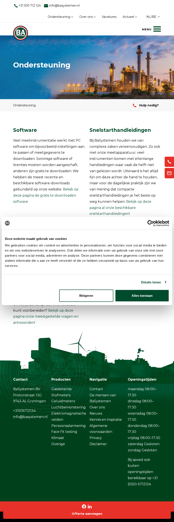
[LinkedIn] (89, 506)
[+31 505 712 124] (169, 162)
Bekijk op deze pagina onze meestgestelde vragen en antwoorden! (46, 316)
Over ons (86, 17)
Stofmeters (60, 395)
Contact (96, 389)
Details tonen (151, 282)
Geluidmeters (63, 401)
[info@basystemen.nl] (169, 173)
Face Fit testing (64, 432)
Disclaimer (98, 444)
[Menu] (151, 29)
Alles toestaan (142, 295)
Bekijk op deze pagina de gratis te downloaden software (46, 195)
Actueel (129, 17)
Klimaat (57, 438)
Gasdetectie (61, 389)
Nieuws (96, 413)
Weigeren (86, 295)
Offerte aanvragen (87, 514)
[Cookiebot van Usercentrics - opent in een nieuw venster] (150, 223)
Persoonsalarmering (68, 426)
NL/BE (151, 17)
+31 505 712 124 (29, 5)
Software (25, 130)
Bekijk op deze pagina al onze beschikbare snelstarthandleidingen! (120, 208)
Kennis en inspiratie (106, 420)
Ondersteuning (59, 17)
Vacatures (109, 17)
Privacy (96, 438)
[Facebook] (84, 506)
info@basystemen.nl (64, 5)
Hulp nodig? (148, 105)
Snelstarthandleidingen (120, 130)
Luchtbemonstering (68, 407)
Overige (58, 444)
